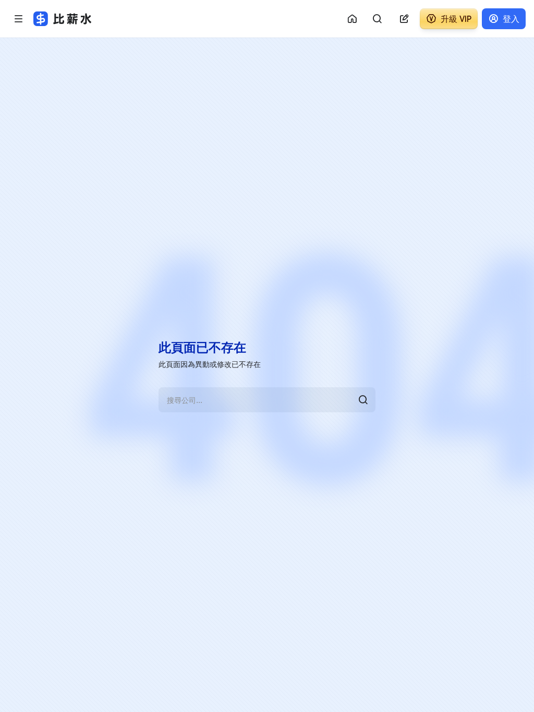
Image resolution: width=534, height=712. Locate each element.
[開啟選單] (18, 18)
